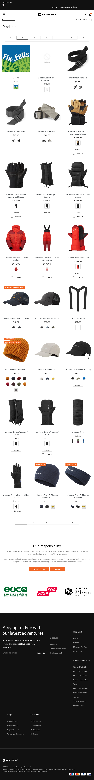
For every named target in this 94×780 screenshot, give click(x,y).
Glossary (57, 569)
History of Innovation (58, 649)
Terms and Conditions (15, 734)
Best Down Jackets (80, 688)
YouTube (36, 730)
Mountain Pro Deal (80, 647)
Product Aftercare (80, 675)
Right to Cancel (13, 730)
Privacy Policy (12, 725)
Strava (35, 734)
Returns (76, 643)
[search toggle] (85, 14)
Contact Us (77, 651)
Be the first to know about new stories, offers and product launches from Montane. (21, 643)
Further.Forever (39, 569)
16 (71, 37)
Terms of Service (79, 701)
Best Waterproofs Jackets (80, 695)
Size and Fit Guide (80, 667)
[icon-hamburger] (3, 14)
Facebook (37, 721)
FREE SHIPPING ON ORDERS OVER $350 (47, 7)
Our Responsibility (56, 653)
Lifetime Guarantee (80, 680)
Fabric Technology (80, 671)
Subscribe (41, 653)
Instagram (37, 725)
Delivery (76, 638)
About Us (53, 644)
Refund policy (78, 705)
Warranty (76, 684)
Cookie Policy (12, 721)
